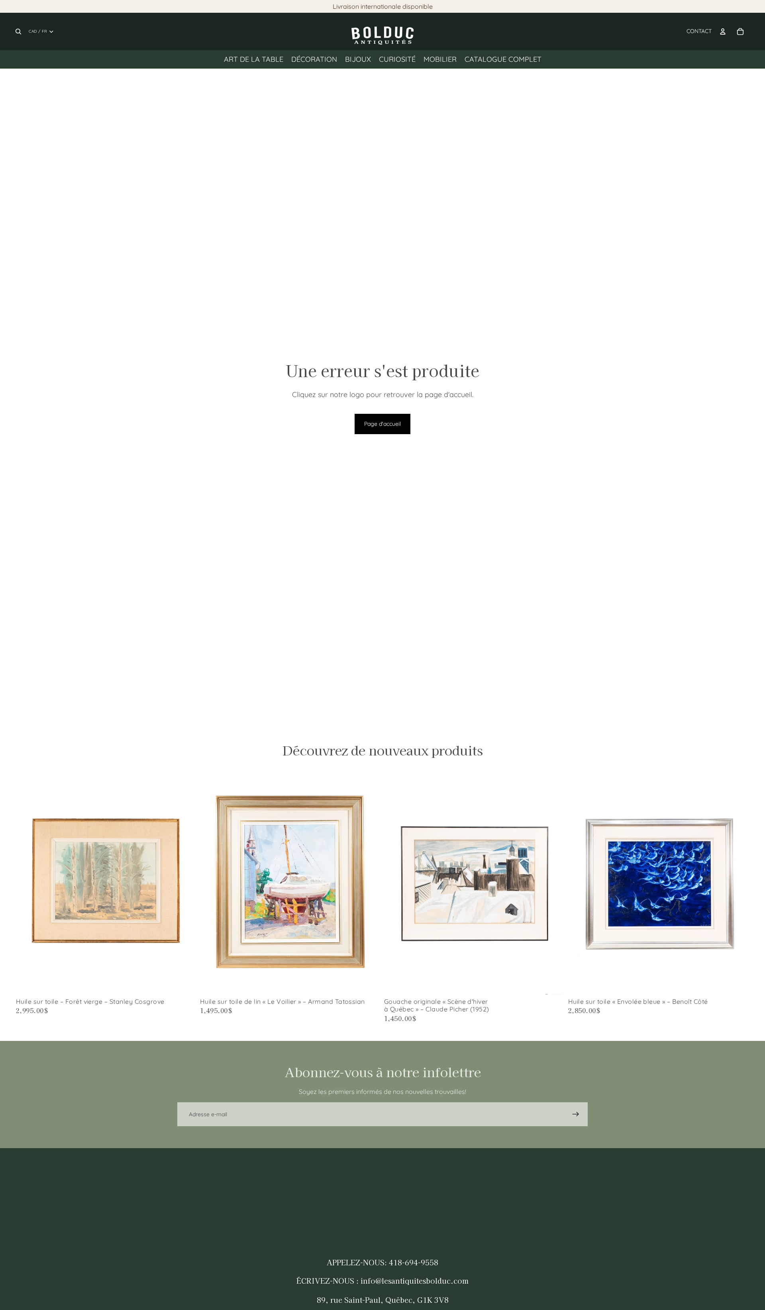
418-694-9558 (413, 1262)
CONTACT (699, 31)
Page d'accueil (382, 423)
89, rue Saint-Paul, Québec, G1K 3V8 (383, 1299)
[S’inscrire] (575, 1114)
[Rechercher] (18, 31)
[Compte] (723, 31)
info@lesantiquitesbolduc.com (415, 1280)
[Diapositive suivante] (185, 881)
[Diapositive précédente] (28, 881)
